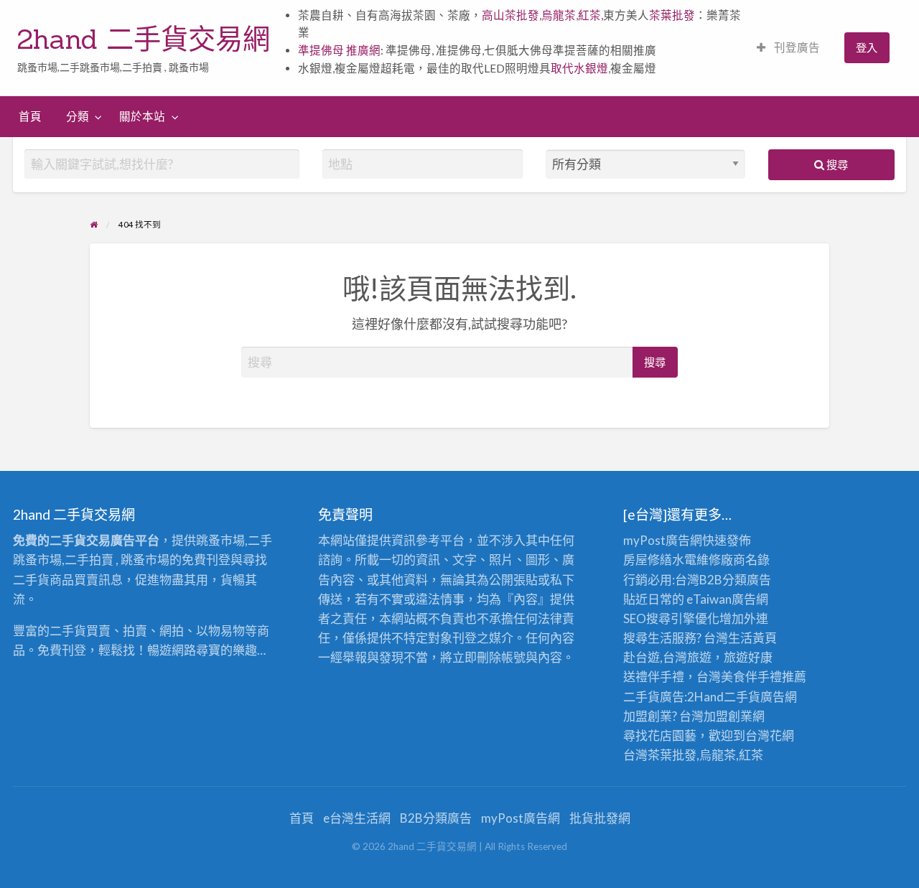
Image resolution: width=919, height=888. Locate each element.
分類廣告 (746, 579)
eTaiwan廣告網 (727, 599)
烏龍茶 (558, 15)
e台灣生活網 (357, 818)
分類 (77, 116)
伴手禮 (763, 676)
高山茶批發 (510, 15)
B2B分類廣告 (436, 818)
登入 (866, 47)
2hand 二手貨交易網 (143, 39)
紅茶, (590, 15)
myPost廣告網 (662, 540)
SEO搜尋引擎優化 (671, 618)
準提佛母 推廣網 (339, 50)
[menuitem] (788, 48)
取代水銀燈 (579, 68)
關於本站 (142, 116)
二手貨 (742, 696)
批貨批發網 (599, 818)
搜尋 (836, 164)
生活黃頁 (752, 637)
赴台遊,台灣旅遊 (667, 657)
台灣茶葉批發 (659, 754)
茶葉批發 (672, 15)
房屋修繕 (647, 559)
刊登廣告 (796, 47)
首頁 (30, 116)
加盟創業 (728, 716)
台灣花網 (769, 735)
